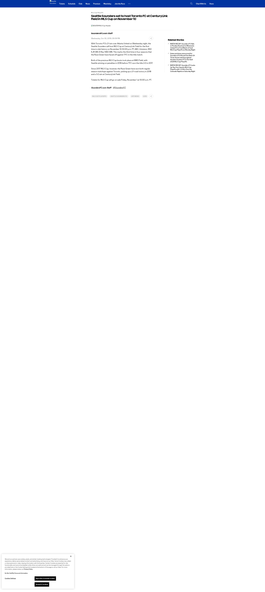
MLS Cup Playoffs (99, 96)
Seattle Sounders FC (119, 96)
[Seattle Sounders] (53, 3)
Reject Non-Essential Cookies (45, 578)
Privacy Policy (28, 569)
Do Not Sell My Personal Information (16, 573)
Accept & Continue (42, 584)
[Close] (71, 556)
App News (135, 96)
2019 (145, 96)
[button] (129, 3)
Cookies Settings (10, 578)
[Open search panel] (191, 3)
